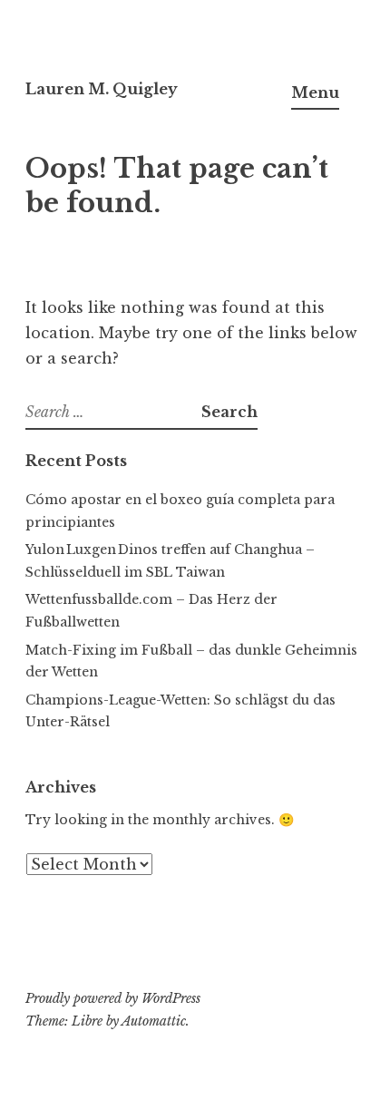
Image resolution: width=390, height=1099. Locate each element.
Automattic (154, 1021)
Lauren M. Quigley (101, 89)
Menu (315, 92)
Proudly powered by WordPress (112, 998)
